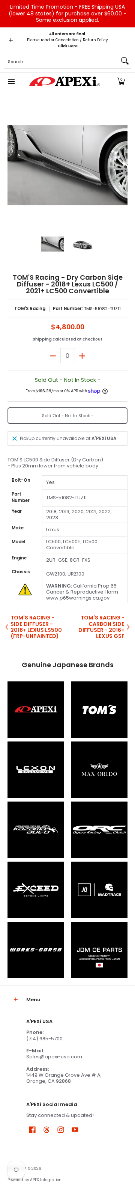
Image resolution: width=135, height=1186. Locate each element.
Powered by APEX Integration (35, 1179)
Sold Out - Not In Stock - (67, 416)
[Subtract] (53, 355)
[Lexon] (36, 769)
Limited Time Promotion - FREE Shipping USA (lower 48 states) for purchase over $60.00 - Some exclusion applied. (67, 13)
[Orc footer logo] (99, 830)
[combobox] (61, 60)
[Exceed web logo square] (36, 890)
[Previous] (12, 165)
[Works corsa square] (36, 950)
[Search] (125, 60)
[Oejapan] (99, 950)
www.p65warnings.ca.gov (78, 597)
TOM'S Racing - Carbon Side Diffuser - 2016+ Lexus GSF (101, 627)
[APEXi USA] (64, 81)
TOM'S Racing (29, 309)
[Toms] (99, 709)
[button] (121, 81)
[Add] (82, 355)
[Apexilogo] (36, 709)
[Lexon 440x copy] (99, 769)
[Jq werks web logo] (99, 890)
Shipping (42, 339)
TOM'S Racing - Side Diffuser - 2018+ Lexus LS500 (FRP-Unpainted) (36, 627)
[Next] (122, 165)
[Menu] (11, 81)
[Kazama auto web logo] (36, 830)
